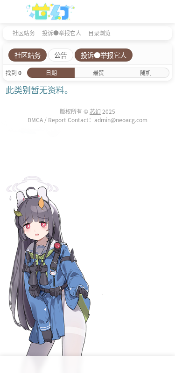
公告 (60, 55)
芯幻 (95, 111)
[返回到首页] (5, 32)
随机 (145, 72)
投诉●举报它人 (61, 33)
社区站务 (24, 33)
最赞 (98, 72)
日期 (51, 72)
